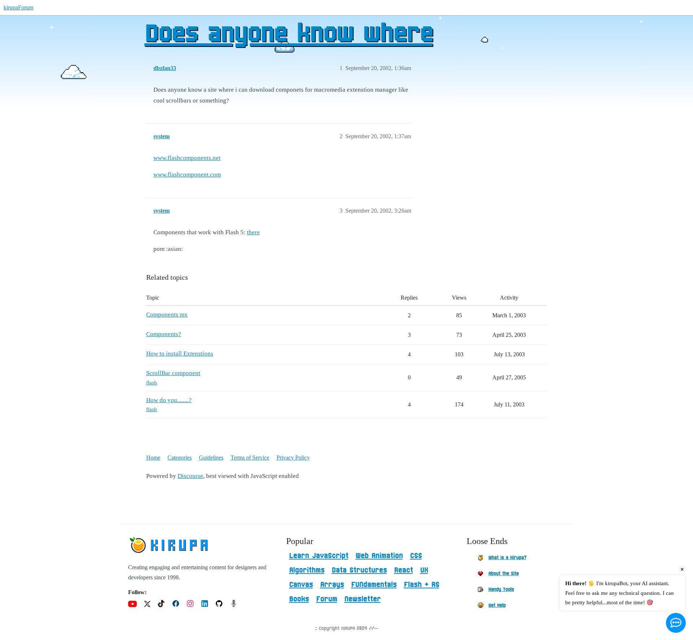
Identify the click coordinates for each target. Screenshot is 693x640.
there (253, 232)
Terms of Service (250, 457)
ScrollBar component (173, 373)
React (403, 570)
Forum (326, 599)
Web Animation (379, 556)
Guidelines (211, 457)
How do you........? (169, 400)
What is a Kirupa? (507, 558)
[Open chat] (676, 623)
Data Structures (359, 570)
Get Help (497, 605)
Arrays (332, 584)
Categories (179, 457)
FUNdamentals (374, 584)
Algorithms (306, 570)
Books (299, 599)
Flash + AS (421, 584)
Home (153, 457)
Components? (163, 334)
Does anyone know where (288, 34)
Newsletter (362, 599)
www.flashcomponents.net (187, 157)
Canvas (301, 584)
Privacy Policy (293, 457)
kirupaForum (18, 7)
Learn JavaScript (318, 556)
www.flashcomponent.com (187, 174)
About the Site (503, 573)
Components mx (167, 314)
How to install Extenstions (179, 353)
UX (424, 570)
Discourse (190, 476)
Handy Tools (501, 589)
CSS (416, 556)
